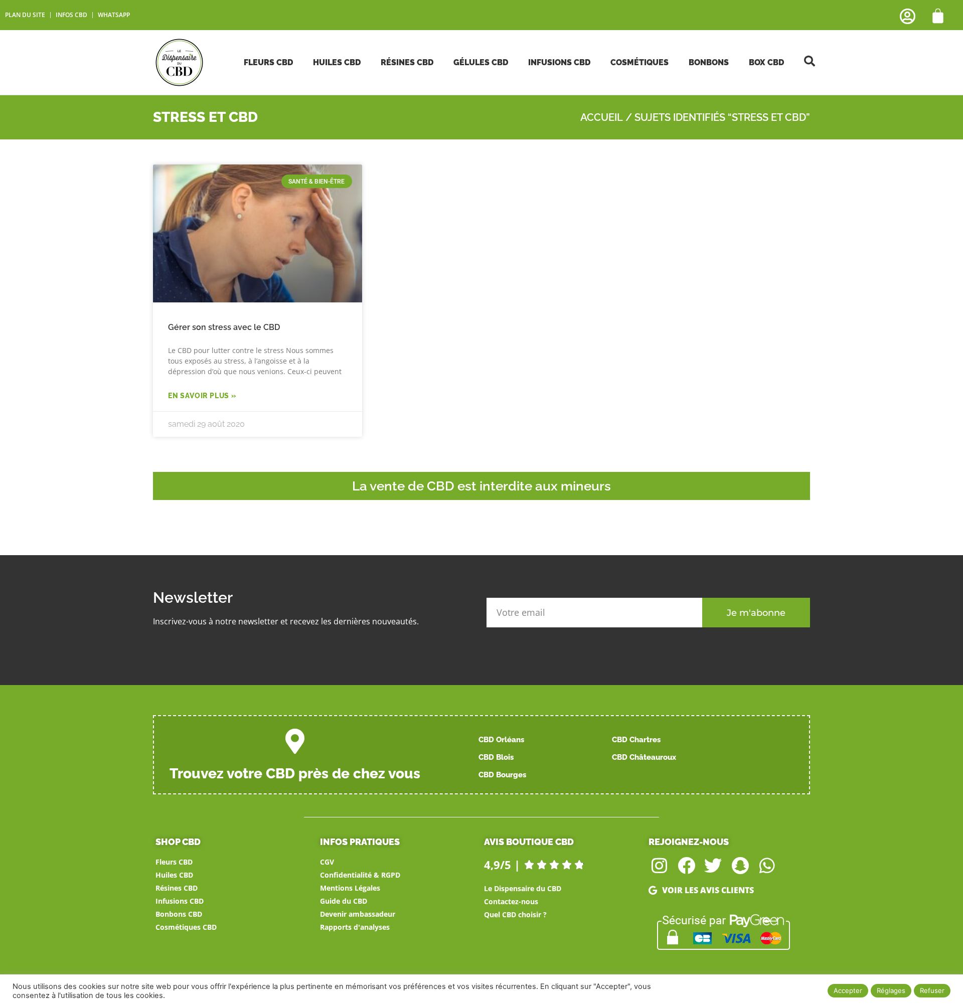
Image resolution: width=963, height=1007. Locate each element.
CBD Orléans (501, 739)
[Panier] (938, 16)
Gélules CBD (480, 62)
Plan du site (25, 15)
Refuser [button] (932, 990)
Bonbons (709, 62)
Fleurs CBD (268, 62)
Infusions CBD (559, 62)
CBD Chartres (636, 739)
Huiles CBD (337, 62)
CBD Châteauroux (644, 757)
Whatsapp (114, 15)
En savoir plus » (202, 396)
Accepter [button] (848, 990)
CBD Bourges (502, 774)
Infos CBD (71, 15)
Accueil (601, 117)
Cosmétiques (639, 62)
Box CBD (766, 62)
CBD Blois (496, 757)
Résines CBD (407, 62)
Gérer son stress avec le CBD (224, 327)
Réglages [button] (891, 990)
